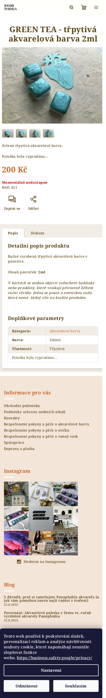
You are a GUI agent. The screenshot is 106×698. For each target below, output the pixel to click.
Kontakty (12, 418)
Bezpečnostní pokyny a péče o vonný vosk (41, 436)
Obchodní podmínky (22, 405)
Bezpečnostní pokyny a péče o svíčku (36, 430)
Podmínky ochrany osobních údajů (34, 411)
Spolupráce (14, 442)
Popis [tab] (13, 233)
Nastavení (51, 670)
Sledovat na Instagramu (45, 561)
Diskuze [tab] (38, 233)
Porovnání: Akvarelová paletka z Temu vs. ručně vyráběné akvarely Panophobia (47, 614)
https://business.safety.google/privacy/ (54, 657)
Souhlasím (76, 686)
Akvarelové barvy (65, 331)
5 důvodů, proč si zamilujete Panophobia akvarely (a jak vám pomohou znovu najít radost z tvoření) (51, 598)
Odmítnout (26, 686)
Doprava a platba (19, 448)
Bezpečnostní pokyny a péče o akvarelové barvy (46, 424)
